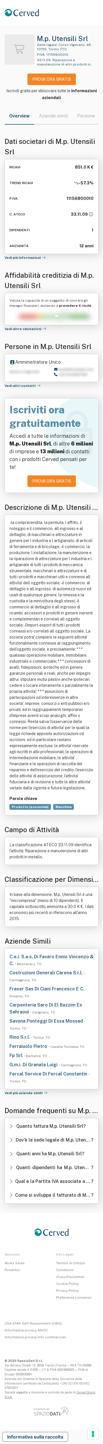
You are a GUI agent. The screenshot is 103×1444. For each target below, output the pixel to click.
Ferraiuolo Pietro (28, 1046)
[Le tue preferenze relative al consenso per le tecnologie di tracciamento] (93, 1433)
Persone (86, 116)
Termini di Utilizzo (70, 1263)
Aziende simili (53, 116)
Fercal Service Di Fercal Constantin (48, 1074)
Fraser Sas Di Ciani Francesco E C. (47, 989)
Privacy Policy (67, 1291)
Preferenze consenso (74, 1297)
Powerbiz (12, 1270)
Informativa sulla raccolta (35, 1437)
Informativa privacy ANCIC (26, 1330)
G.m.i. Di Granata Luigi (34, 1064)
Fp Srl (16, 1055)
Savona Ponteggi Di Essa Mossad (46, 1021)
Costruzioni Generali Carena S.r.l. (46, 972)
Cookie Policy (67, 1284)
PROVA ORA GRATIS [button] (51, 79)
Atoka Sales (15, 1263)
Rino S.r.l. (20, 1037)
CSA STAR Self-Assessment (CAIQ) (33, 1323)
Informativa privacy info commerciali (35, 1337)
